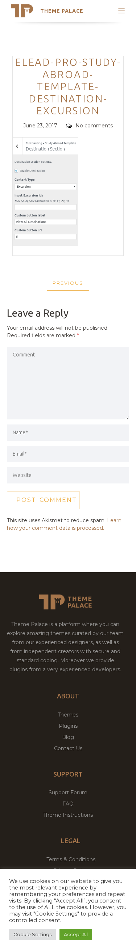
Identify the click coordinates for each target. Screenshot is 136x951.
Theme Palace (61, 11)
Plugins (68, 726)
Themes (68, 714)
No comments (94, 125)
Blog (68, 737)
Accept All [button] (76, 934)
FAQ (68, 803)
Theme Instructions (68, 815)
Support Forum (68, 792)
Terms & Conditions (70, 859)
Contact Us (68, 748)
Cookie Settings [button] (32, 934)
